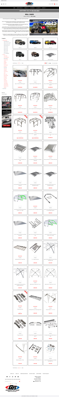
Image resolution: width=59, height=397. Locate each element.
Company (43, 7)
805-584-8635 (35, 11)
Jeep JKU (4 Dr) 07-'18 (7, 44)
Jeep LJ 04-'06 (6, 48)
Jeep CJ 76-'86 (6, 50)
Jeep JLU (20, 47)
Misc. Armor (5, 74)
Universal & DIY (6, 84)
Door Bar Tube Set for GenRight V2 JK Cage (20, 160)
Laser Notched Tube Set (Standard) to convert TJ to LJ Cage (20, 210)
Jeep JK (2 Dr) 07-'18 (6, 45)
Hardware (5, 70)
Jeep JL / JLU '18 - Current (7, 42)
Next (22, 63)
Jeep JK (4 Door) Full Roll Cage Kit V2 (35, 83)
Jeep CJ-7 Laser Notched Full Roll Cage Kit (20, 133)
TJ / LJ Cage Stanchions (35, 259)
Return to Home (32, 373)
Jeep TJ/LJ (50, 47)
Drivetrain (5, 66)
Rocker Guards (6, 75)
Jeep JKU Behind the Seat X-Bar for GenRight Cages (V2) (20, 285)
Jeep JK (35, 47)
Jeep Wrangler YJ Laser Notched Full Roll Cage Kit (35, 134)
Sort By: (50, 63)
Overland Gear (6, 59)
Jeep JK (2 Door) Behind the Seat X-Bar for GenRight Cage (50, 260)
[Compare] (22, 78)
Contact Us (12, 373)
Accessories (32, 7)
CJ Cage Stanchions (20, 309)
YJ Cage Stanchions (20, 335)
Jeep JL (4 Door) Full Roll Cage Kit (20, 83)
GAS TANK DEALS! (6, 57)
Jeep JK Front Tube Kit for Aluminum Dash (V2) (35, 235)
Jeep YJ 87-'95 (6, 49)
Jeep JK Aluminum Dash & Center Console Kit (50, 135)
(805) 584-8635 (55, 0)
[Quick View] (18, 78)
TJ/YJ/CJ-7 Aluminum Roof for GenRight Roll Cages (20, 235)
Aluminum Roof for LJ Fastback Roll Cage (50, 159)
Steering (5, 79)
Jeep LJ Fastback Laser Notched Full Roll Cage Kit (50, 84)
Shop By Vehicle (19, 7)
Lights (5, 72)
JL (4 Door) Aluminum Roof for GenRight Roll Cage (35, 160)
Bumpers (5, 63)
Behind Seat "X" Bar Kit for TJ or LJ (35, 284)
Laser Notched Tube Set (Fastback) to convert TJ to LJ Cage (50, 235)
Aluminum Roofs (50, 59)
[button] (6, 102)
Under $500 (5, 55)
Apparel (5, 61)
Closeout (5, 87)
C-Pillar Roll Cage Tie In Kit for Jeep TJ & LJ (35, 360)
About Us (17, 373)
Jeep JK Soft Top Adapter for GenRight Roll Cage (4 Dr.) (50, 360)
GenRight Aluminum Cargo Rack (20, 259)
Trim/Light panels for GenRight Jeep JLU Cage (50, 336)
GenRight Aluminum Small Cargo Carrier (35, 309)
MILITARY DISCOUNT (46, 373)
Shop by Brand (38, 373)
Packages (5, 62)
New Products (6, 58)
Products (26, 7)
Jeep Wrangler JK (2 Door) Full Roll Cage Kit (50, 109)
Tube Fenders (6, 83)
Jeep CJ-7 (35, 59)
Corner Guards (6, 65)
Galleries (38, 7)
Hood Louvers (6, 71)
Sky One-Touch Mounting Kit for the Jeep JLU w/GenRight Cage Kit (50, 210)
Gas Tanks (5, 67)
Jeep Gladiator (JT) (6, 41)
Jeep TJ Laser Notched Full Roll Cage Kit (35, 108)
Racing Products (6, 85)
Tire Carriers (5, 82)
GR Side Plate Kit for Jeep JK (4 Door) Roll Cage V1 (35, 336)
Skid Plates (5, 78)
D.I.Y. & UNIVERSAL (6, 53)
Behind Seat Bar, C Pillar (20, 360)
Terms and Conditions (24, 373)
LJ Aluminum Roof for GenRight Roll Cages (35, 209)
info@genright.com (37, 381)
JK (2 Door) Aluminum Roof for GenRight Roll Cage (20, 185)
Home (14, 7)
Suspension (5, 80)
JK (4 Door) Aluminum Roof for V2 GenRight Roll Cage (50, 185)
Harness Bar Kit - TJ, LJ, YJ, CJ (50, 309)
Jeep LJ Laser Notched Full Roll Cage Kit (20, 108)
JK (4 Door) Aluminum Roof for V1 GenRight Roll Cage (35, 185)
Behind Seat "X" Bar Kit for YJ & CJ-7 (50, 284)
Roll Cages (5, 76)
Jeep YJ (20, 59)
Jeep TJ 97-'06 (6, 46)
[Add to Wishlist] (20, 78)
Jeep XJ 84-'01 (6, 52)
